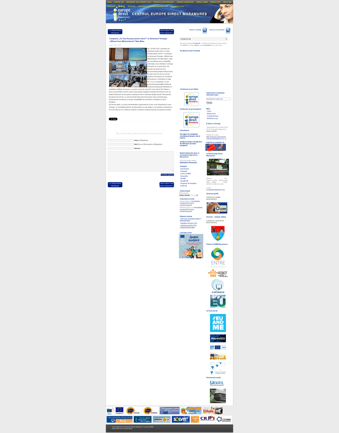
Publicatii (183, 186)
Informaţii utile (177, 6)
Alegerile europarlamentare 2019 (153, 6)
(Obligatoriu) (141, 140)
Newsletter (215, 2)
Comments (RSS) (127, 428)
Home (109, 2)
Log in (209, 111)
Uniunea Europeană (185, 2)
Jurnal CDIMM (202, 2)
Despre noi (119, 2)
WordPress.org (212, 118)
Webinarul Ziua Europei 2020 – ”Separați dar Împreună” (150, 2)
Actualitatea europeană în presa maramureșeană (190, 203)
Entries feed (211, 114)
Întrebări (111, 6)
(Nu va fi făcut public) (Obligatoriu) (148, 144)
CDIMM (151, 427)
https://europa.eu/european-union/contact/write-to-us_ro (216, 138)
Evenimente (196, 43)
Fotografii (183, 171)
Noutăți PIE (184, 181)
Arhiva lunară (184, 193)
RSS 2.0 (185, 45)
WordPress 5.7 (140, 427)
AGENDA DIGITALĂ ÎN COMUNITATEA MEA (188, 226)
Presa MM (227, 2)
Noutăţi (183, 178)
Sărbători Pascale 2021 (188, 223)
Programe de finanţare (188, 183)
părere (197, 45)
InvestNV (131, 6)
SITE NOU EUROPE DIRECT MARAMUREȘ (190, 220)
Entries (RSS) (116, 428)
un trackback (207, 45)
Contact (121, 6)
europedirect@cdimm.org (215, 190)
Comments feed (212, 116)
